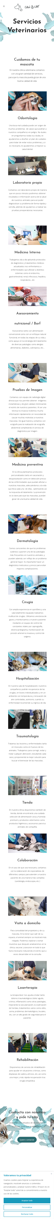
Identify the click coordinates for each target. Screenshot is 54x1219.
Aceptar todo (27, 1200)
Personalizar (27, 1207)
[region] (27, 1195)
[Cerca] (51, 1173)
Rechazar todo (27, 1214)
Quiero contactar (27, 1139)
